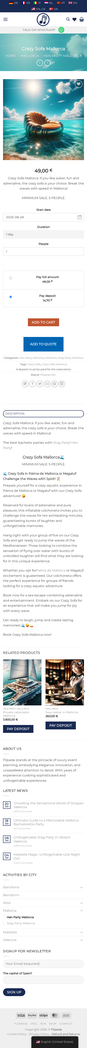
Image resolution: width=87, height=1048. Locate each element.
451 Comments (29, 828)
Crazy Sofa (34, 364)
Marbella (10, 932)
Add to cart (43, 322)
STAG (34, 1023)
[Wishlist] (74, 19)
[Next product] (40, 63)
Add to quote (43, 344)
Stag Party (61, 443)
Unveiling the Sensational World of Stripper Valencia (49, 805)
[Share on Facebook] (32, 384)
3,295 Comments (31, 845)
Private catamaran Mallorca (16, 714)
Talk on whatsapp (39, 29)
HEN (43, 1023)
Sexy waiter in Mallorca (62, 712)
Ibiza (7, 903)
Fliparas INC (48, 374)
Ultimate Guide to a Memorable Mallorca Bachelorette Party (46, 822)
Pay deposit (18, 729)
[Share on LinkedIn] (61, 384)
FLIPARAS (21, 1023)
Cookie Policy (17, 1034)
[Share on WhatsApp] (25, 384)
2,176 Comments (29, 811)
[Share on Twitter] (39, 384)
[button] (5, 19)
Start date (43, 210)
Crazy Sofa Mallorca (54, 364)
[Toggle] (81, 887)
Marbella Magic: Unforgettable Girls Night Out (47, 856)
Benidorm (11, 895)
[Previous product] (47, 63)
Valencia (9, 940)
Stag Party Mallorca (70, 357)
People (43, 244)
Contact (65, 1023)
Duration (43, 227)
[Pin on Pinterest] (54, 384)
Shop (53, 1023)
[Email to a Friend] (47, 384)
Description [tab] (15, 413)
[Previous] (3, 699)
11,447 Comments (31, 863)
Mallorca (30, 56)
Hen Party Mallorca (63, 56)
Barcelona (11, 887)
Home (10, 56)
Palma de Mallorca (51, 570)
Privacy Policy (39, 1034)
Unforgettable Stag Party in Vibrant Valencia (42, 839)
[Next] (83, 699)
